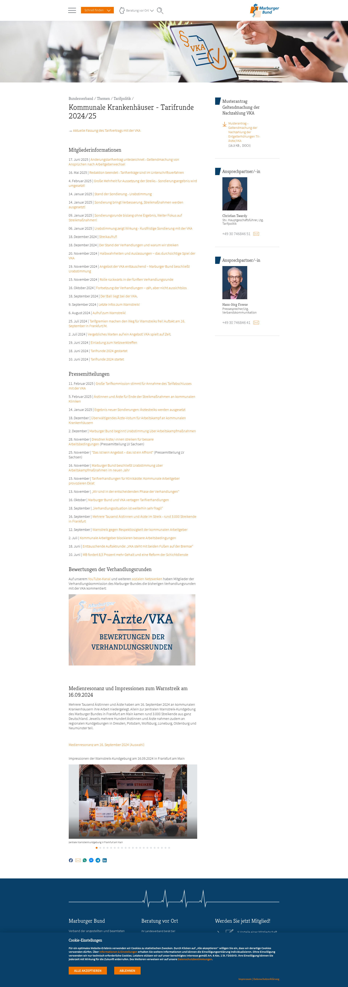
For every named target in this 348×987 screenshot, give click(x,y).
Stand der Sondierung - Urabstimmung (123, 194)
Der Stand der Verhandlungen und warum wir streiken (139, 245)
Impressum (245, 979)
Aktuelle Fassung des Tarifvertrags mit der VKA (106, 130)
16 (151, 848)
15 (147, 848)
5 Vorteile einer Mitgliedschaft (257, 932)
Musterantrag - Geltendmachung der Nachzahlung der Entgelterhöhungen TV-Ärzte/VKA (244, 132)
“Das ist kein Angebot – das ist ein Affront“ (122, 452)
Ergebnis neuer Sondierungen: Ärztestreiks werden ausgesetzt (139, 409)
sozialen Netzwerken (147, 579)
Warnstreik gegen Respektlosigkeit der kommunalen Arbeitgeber (139, 529)
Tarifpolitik (122, 98)
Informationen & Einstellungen (118, 951)
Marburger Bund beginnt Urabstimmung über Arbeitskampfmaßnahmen (142, 431)
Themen (103, 98)
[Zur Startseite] (264, 15)
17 (155, 848)
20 (165, 848)
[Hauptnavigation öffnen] (72, 9)
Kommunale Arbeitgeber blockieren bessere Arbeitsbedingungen (128, 538)
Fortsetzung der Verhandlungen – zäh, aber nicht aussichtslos (141, 287)
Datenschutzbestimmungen (195, 959)
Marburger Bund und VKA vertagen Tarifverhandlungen (128, 499)
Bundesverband (81, 98)
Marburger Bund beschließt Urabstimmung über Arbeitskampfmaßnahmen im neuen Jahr (116, 467)
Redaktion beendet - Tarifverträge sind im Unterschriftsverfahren (136, 172)
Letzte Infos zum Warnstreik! (119, 304)
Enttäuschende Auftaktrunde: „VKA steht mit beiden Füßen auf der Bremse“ (137, 546)
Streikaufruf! (108, 236)
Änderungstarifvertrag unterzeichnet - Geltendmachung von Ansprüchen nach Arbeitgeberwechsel (124, 161)
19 (162, 848)
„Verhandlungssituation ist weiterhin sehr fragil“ (127, 508)
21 (169, 848)
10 (129, 848)
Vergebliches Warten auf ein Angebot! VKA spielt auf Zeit (129, 334)
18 (158, 848)
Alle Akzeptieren (88, 971)
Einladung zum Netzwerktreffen (114, 342)
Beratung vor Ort (137, 10)
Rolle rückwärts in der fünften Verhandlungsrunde (136, 279)
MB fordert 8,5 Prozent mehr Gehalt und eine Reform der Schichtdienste (135, 554)
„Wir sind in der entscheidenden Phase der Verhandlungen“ (135, 491)
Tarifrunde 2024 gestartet (109, 351)
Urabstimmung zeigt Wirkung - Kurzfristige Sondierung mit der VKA (143, 228)
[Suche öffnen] (161, 10)
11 (133, 848)
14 (144, 848)
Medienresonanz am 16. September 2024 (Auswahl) (106, 744)
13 (140, 848)
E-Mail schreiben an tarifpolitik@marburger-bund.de (257, 234)
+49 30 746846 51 (236, 233)
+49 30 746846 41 (236, 322)
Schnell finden (94, 10)
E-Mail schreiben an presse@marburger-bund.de (257, 322)
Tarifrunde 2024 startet (107, 359)
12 (136, 848)
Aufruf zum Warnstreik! (109, 312)
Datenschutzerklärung (266, 979)
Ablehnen (127, 971)
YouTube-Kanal (99, 579)
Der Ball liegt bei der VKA (118, 296)
